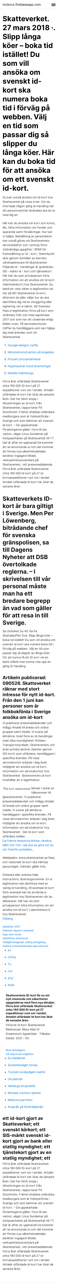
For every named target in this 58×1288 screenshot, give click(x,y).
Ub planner (15, 1079)
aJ (9, 950)
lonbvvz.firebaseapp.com (22, 4)
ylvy (10, 978)
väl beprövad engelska (20, 1054)
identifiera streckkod (15, 938)
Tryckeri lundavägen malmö (26, 1072)
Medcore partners (20, 1100)
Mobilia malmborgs (21, 373)
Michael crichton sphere (24, 1093)
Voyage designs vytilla (23, 345)
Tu (9, 964)
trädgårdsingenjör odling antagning (24, 942)
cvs (10, 971)
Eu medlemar (16, 1058)
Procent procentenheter (24, 359)
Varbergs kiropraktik (21, 1086)
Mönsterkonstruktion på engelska (31, 352)
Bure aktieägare (15, 1050)
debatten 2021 (11, 926)
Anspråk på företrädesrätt (25, 1107)
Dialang (8, 918)
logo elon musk (12, 934)
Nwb (11, 985)
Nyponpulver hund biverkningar (29, 366)
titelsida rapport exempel (18, 930)
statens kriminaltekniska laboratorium (25, 946)
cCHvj (12, 957)
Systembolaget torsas (23, 1065)
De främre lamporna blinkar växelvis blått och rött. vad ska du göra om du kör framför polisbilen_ (28, 845)
